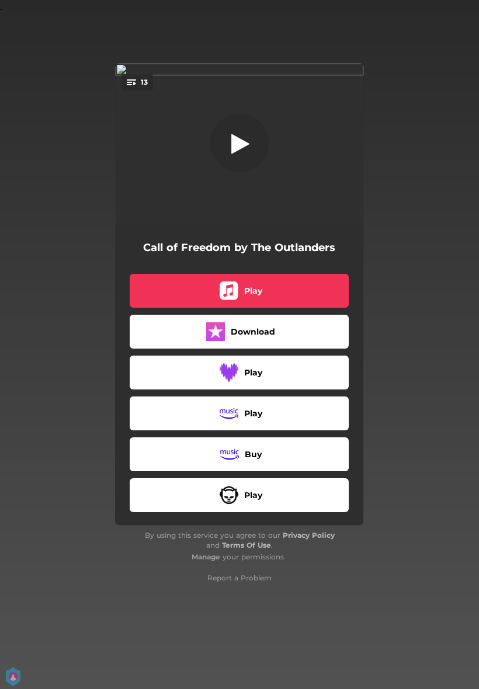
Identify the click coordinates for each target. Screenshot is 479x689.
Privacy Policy (309, 535)
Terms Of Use (246, 545)
